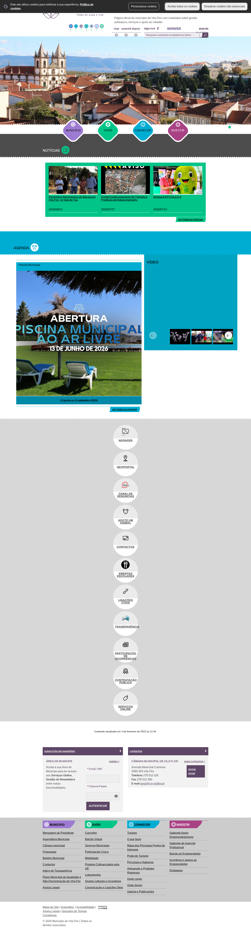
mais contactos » (194, 761)
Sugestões (67, 907)
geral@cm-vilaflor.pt (152, 783)
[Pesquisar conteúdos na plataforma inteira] (203, 35)
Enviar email (192, 771)
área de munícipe (202, 30)
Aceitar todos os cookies (182, 6)
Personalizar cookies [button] (144, 6)
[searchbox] (175, 35)
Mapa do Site (51, 907)
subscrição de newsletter (60, 751)
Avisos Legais (51, 911)
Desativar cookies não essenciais (224, 6)
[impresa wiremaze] (102, 907)
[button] (153, 335)
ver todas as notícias (190, 219)
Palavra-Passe (96, 786)
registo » (114, 761)
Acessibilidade (85, 907)
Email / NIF (94, 768)
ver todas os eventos (124, 409)
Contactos (136, 751)
